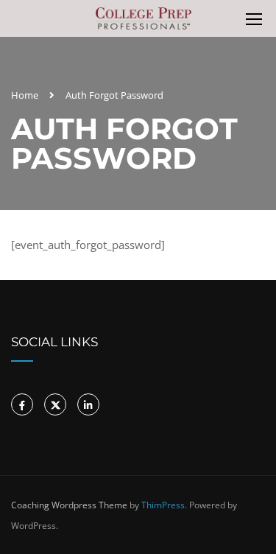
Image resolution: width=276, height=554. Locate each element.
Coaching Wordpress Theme (69, 505)
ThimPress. (164, 505)
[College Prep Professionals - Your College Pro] (144, 22)
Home (24, 95)
